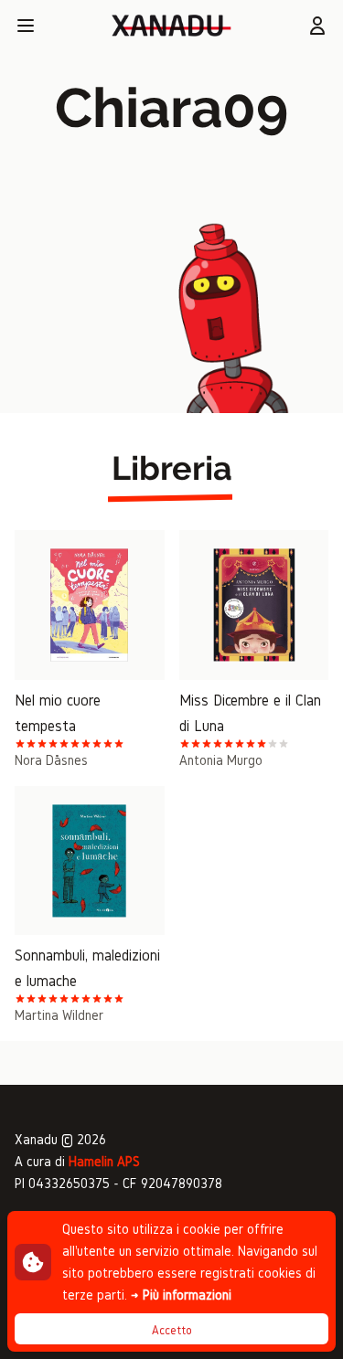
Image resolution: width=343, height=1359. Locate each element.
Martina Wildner (59, 1015)
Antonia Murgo (221, 760)
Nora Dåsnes (51, 760)
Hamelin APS (104, 1161)
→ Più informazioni (181, 1294)
